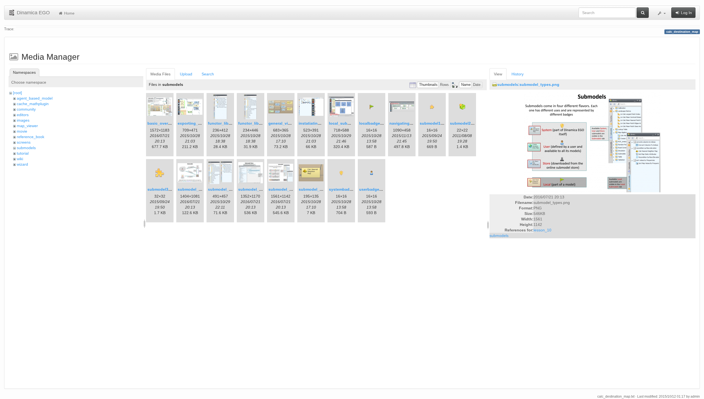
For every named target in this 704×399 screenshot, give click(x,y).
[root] (17, 93)
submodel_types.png (288, 189)
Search (208, 74)
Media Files (160, 74)
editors (23, 115)
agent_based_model (35, 98)
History (518, 74)
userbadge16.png (375, 189)
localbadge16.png (376, 123)
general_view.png (284, 123)
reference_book (30, 137)
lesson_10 (542, 230)
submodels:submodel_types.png (528, 84)
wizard (22, 164)
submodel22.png (466, 123)
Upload (186, 74)
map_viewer (27, 126)
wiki (20, 159)
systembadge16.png (348, 189)
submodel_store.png (257, 189)
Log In (686, 12)
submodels (26, 148)
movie (22, 131)
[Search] (643, 12)
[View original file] (592, 142)
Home (69, 13)
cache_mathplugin (33, 104)
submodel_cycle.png (197, 189)
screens (24, 142)
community (26, 109)
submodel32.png (163, 189)
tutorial (23, 153)
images (23, 120)
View (498, 74)
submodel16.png (435, 123)
